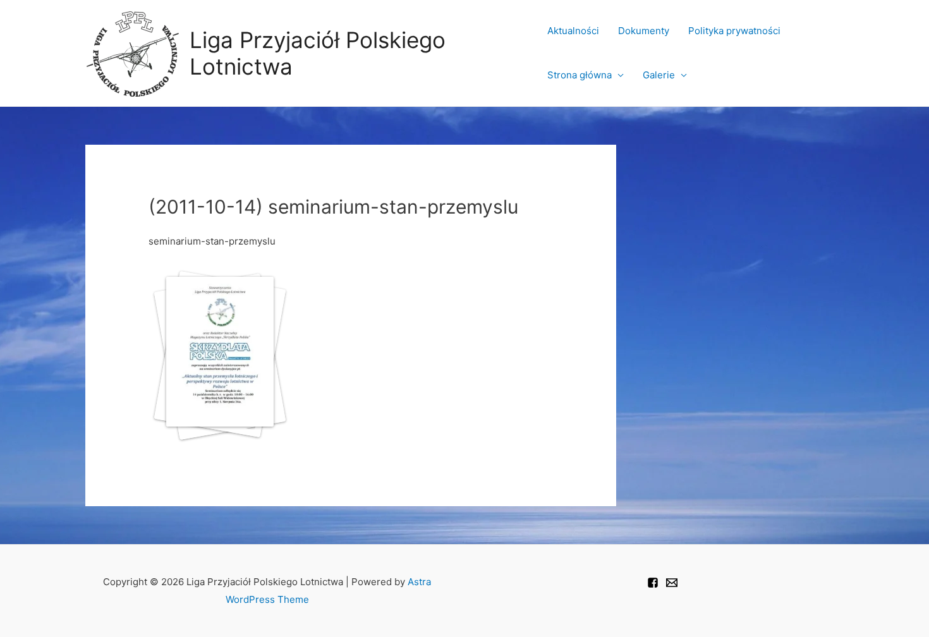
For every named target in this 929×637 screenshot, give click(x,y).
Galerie (659, 75)
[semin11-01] (216, 360)
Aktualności (573, 31)
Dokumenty (643, 31)
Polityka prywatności (734, 31)
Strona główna (579, 75)
